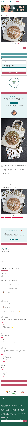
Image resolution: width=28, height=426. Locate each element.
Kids (24, 413)
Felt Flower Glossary (21, 409)
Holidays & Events (20, 413)
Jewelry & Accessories (4, 12)
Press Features (20, 405)
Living (2, 414)
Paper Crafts (15, 413)
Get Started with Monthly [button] (14, 72)
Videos (15, 414)
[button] (17, 1)
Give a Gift (9, 409)
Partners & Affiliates (4, 406)
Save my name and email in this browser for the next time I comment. (11, 268)
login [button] (25, 1)
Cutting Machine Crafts (7, 414)
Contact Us (6, 405)
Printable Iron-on (14, 217)
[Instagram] (3, 417)
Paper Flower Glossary (14, 409)
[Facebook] (4, 417)
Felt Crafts (7, 413)
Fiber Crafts (11, 413)
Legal (9, 405)
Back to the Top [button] (14, 244)
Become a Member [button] (14, 239)
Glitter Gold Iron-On (8, 217)
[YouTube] (6, 417)
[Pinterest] (2, 417)
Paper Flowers (3, 413)
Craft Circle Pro (22, 410)
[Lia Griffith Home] (6, 1)
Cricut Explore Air (20, 217)
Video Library (3, 410)
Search (22, 1)
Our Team (2, 405)
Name (2, 261)
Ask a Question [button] (14, 92)
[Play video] (14, 8)
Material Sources (13, 410)
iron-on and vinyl (5, 15)
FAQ (16, 405)
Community (2, 409)
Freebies (18, 410)
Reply (3, 296)
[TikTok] (7, 417)
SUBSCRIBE (24, 47)
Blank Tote (2, 217)
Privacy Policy (13, 405)
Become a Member (8, 410)
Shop (5, 409)
